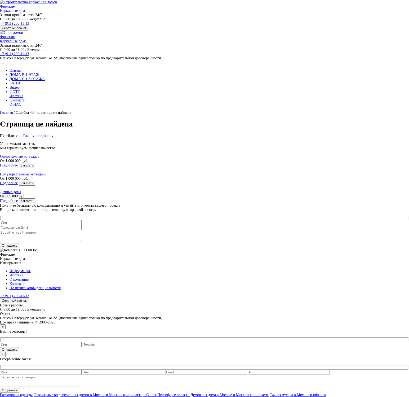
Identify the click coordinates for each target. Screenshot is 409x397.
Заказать (27, 165)
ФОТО (15, 92)
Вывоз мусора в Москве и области (298, 395)
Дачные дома (10, 192)
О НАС (15, 104)
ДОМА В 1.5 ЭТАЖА (27, 79)
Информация (20, 271)
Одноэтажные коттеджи (19, 156)
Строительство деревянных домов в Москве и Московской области (88, 395)
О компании (19, 279)
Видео (14, 87)
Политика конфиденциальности (35, 288)
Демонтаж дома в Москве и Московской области (230, 395)
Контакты (17, 100)
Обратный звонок (14, 28)
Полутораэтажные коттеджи (23, 174)
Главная (15, 70)
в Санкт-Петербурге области (166, 395)
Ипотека (16, 96)
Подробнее (9, 165)
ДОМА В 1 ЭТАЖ (24, 75)
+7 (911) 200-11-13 (14, 23)
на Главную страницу (35, 136)
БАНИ (14, 83)
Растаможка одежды (16, 395)
